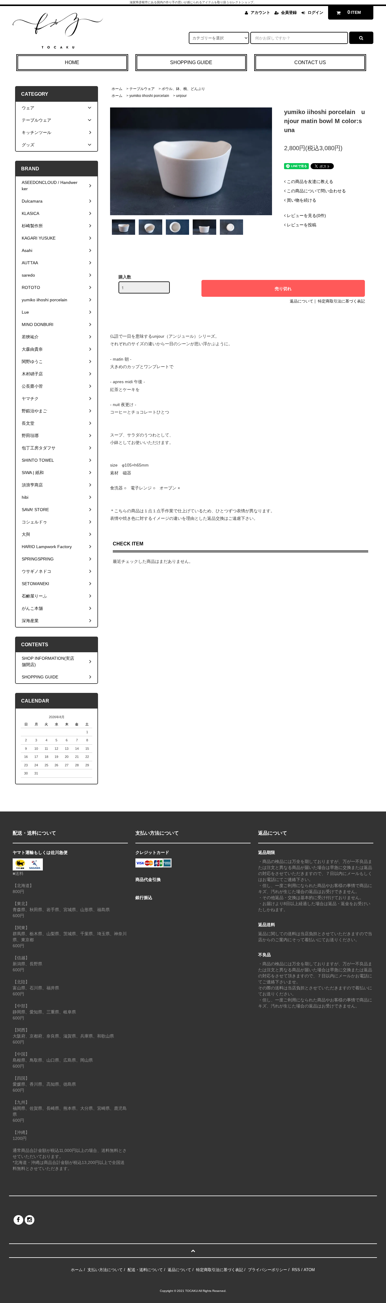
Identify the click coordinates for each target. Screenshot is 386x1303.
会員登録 (289, 12)
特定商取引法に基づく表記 (341, 301)
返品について (301, 301)
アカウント (260, 12)
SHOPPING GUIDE (191, 62)
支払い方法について (105, 1269)
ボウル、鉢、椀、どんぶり (183, 89)
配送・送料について (145, 1269)
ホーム (117, 89)
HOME (72, 62)
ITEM (354, 12)
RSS (296, 1269)
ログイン (315, 12)
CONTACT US (310, 62)
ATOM (309, 1269)
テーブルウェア (142, 89)
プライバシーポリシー (267, 1269)
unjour (181, 96)
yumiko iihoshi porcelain (149, 96)
